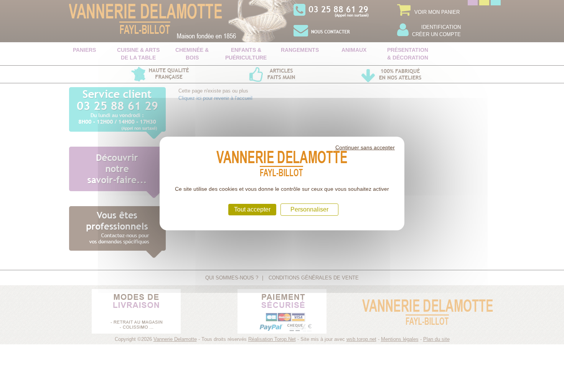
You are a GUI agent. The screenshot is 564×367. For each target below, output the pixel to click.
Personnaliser (309, 209)
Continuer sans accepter (365, 147)
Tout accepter (252, 209)
